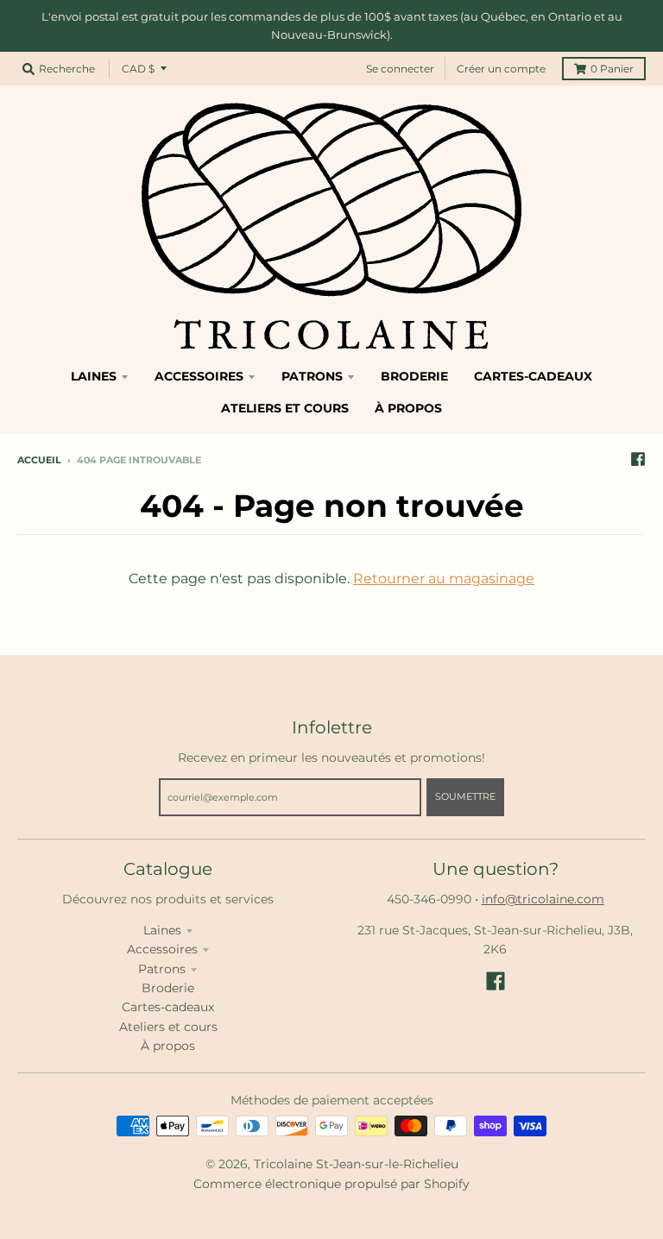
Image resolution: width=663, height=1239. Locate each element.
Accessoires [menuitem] (199, 376)
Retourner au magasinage (443, 578)
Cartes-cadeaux (168, 1007)
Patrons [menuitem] (312, 376)
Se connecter (400, 68)
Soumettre (465, 796)
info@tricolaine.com (543, 899)
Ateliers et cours (168, 1027)
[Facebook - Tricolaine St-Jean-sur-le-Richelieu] (638, 459)
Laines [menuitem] (94, 376)
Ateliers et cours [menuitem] (285, 408)
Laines (162, 930)
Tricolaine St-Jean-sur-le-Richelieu (356, 1164)
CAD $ (138, 68)
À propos (168, 1045)
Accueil (39, 460)
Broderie (168, 988)
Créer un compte (501, 68)
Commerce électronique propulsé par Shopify (331, 1184)
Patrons (162, 969)
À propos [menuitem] (408, 408)
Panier (612, 68)
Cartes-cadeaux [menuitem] (533, 376)
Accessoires (162, 949)
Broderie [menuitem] (414, 376)
